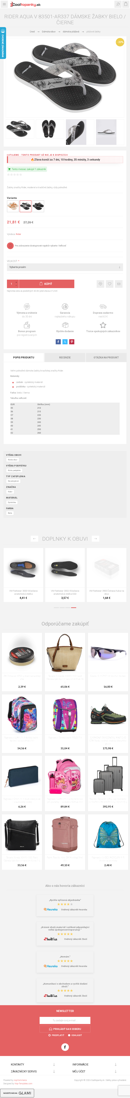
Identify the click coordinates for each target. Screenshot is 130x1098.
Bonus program (26, 329)
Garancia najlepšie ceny (100, 284)
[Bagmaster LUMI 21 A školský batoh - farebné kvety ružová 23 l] (22, 714)
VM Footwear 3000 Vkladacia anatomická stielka (23, 592)
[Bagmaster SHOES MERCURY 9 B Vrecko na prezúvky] (108, 834)
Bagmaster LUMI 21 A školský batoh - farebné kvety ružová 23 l (22, 739)
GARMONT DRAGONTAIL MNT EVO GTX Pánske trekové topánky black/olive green (108, 741)
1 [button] (56, 607)
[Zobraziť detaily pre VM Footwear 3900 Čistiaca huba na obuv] (106, 568)
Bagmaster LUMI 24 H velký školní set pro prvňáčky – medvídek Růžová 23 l (65, 800)
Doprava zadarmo (103, 310)
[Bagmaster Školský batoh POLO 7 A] (65, 714)
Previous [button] (34, 539)
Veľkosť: (12, 261)
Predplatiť (58, 1035)
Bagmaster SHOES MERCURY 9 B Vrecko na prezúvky (108, 859)
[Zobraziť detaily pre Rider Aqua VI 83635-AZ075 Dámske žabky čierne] (38, 211)
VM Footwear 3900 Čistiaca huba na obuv (106, 592)
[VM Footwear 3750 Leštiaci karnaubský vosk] (22, 653)
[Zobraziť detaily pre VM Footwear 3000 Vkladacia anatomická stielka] (23, 568)
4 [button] (73, 607)
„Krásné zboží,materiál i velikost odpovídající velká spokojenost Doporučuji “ (65, 928)
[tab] (24, 357)
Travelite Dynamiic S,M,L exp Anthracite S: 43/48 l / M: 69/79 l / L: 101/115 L (108, 800)
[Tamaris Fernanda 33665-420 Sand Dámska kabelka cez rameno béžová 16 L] (65, 653)
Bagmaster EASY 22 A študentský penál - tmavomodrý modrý (21, 800)
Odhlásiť (76, 1035)
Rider (18, 234)
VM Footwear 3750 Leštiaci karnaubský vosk (21, 677)
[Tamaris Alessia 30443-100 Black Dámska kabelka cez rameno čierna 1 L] (22, 834)
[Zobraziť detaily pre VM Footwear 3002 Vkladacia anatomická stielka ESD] (65, 568)
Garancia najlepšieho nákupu (65, 310)
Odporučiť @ (119, 284)
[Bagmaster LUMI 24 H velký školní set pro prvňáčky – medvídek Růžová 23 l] (65, 776)
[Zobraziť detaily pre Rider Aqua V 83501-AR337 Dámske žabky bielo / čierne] (25, 211)
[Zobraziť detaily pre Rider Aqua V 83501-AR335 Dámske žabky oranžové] (13, 211)
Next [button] (95, 539)
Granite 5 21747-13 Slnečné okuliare (108, 676)
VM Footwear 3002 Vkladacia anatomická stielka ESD (65, 592)
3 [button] (67, 607)
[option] (23, 576)
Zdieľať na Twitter (65, 341)
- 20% (120, 42)
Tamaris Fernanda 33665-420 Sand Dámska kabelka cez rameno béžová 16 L (65, 679)
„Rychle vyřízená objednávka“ (65, 900)
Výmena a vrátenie (26, 310)
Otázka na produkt (106, 357)
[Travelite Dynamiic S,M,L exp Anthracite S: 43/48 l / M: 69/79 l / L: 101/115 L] (108, 776)
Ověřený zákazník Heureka (74, 909)
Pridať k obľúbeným (109, 284)
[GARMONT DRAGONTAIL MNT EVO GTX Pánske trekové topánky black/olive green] (108, 714)
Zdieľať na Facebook (58, 341)
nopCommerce (20, 1080)
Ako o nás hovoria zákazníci (65, 885)
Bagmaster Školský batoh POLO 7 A (65, 738)
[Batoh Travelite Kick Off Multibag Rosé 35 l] (65, 834)
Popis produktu (23, 357)
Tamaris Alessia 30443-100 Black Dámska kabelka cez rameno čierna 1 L (22, 859)
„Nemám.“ (65, 957)
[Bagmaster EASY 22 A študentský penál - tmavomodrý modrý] (22, 776)
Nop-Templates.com (23, 1083)
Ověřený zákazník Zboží (75, 939)
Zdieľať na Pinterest (71, 341)
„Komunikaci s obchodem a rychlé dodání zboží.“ (65, 985)
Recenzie (65, 357)
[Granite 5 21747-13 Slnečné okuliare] (108, 653)
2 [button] (62, 607)
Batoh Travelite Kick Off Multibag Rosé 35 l (65, 859)
